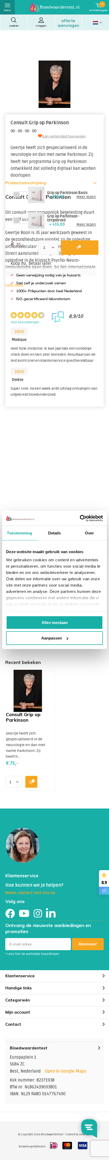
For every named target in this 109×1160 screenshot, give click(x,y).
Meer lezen (86, 197)
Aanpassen (51, 638)
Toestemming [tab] (19, 533)
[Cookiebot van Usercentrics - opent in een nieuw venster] (80, 518)
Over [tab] (89, 533)
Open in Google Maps (66, 1071)
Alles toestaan (55, 622)
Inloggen (41, 25)
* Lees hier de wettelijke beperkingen (32, 954)
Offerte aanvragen (68, 23)
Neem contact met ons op (30, 892)
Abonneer (87, 943)
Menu (7, 10)
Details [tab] (54, 533)
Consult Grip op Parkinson (23, 717)
